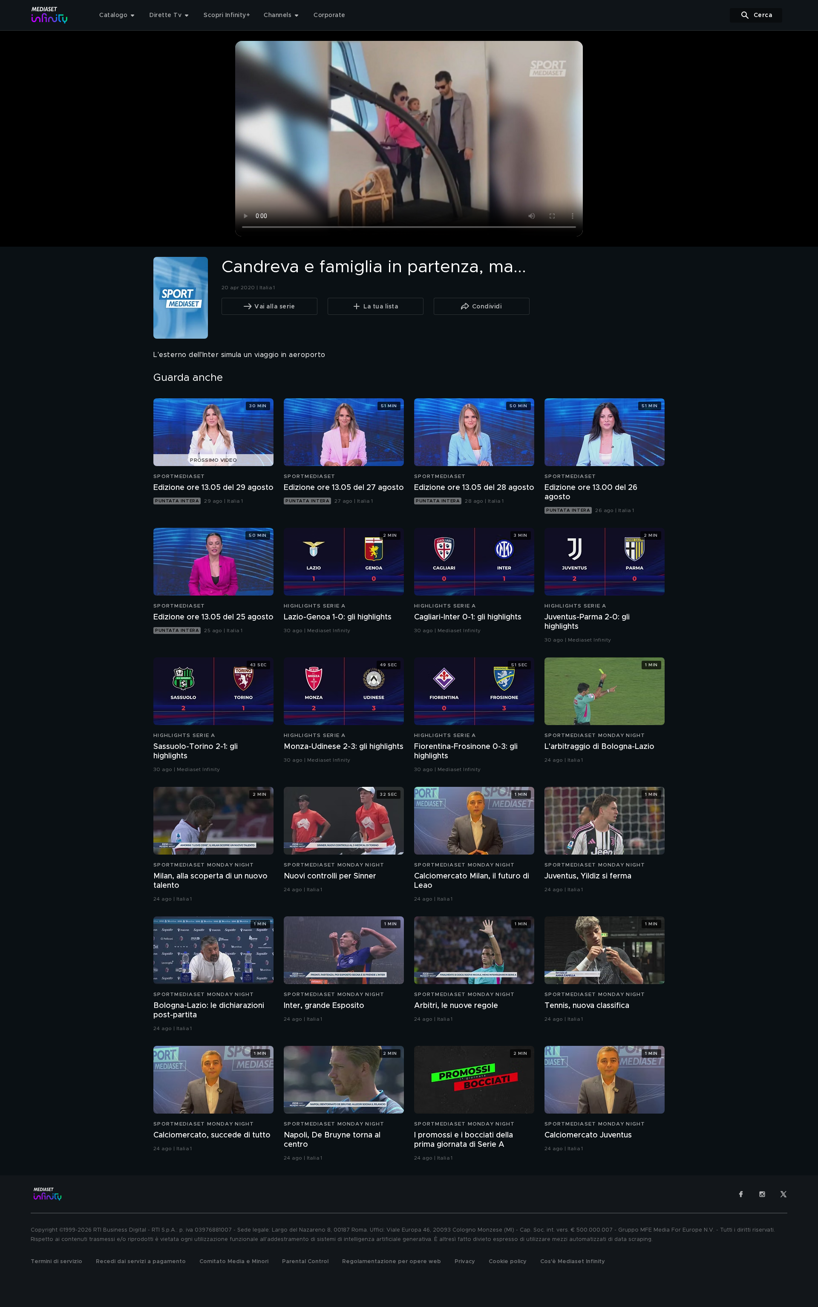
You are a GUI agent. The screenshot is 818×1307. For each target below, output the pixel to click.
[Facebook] (741, 1194)
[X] (783, 1194)
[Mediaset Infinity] (50, 15)
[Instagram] (762, 1194)
